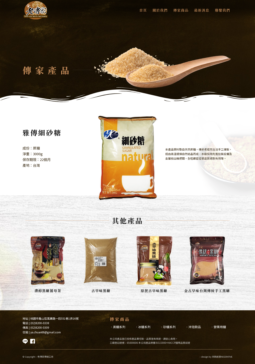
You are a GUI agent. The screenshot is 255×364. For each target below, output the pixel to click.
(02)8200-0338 (39, 323)
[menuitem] (142, 10)
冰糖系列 (144, 326)
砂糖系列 (169, 326)
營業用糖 (220, 326)
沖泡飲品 (194, 326)
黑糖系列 (119, 326)
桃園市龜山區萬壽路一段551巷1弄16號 (54, 318)
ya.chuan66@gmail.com (45, 332)
